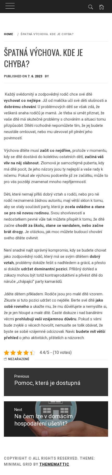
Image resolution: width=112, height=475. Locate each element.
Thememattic (54, 464)
